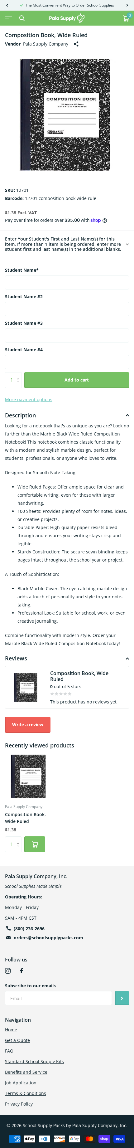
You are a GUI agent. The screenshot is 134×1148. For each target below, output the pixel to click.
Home (11, 1030)
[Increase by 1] (19, 374)
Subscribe (122, 998)
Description (20, 415)
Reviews (16, 658)
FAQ (9, 1051)
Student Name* (22, 270)
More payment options (28, 399)
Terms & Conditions (25, 1093)
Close (22, 18)
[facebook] (21, 971)
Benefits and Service (26, 1072)
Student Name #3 (24, 323)
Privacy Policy (19, 1104)
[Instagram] (8, 971)
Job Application (20, 1083)
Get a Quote (17, 1040)
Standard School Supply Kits (34, 1061)
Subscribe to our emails (30, 986)
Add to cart (77, 380)
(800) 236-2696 (29, 929)
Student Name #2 (24, 296)
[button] (7, 5)
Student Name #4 (24, 350)
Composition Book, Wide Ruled (25, 817)
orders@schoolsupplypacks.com (48, 938)
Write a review (27, 724)
